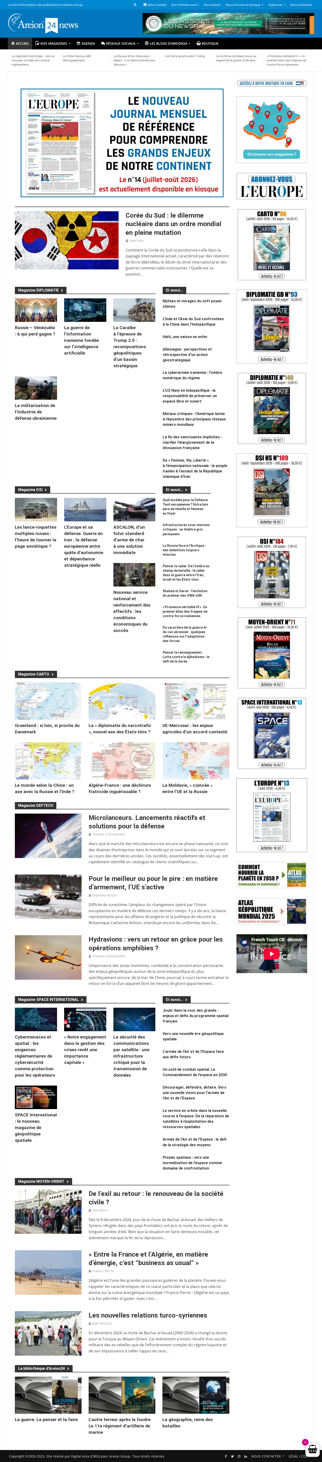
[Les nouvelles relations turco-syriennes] (48, 1333)
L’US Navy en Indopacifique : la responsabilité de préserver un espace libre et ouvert (190, 395)
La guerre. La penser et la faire (46, 1419)
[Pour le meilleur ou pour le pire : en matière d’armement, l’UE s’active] (48, 896)
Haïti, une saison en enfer (185, 337)
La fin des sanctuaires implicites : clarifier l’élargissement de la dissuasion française (192, 442)
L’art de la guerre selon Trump (185, 56)
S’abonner (275, 5)
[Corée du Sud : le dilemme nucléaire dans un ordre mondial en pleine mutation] (67, 240)
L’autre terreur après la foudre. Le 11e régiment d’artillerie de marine (120, 1426)
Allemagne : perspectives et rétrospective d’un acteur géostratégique (187, 354)
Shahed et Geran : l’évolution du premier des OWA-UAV (185, 593)
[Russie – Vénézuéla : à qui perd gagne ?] (36, 309)
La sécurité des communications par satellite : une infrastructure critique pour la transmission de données (131, 1056)
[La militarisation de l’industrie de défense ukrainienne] (36, 387)
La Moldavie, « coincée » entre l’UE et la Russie (187, 788)
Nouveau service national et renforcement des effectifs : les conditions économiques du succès (131, 611)
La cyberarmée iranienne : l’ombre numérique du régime (192, 375)
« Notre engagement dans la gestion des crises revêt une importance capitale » (85, 1049)
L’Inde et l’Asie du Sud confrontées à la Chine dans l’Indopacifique (193, 322)
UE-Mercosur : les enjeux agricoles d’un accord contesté (194, 729)
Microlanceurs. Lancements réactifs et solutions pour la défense (147, 822)
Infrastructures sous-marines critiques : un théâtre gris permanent (186, 529)
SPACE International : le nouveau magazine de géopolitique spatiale (36, 1127)
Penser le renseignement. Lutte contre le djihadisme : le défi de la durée (186, 657)
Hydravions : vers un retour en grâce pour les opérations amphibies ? (156, 943)
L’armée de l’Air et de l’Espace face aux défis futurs (193, 1054)
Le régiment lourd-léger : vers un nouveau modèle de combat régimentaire (33, 60)
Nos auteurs (212, 5)
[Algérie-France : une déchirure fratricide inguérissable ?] (122, 760)
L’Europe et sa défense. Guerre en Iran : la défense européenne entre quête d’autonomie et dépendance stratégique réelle (83, 546)
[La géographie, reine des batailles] (195, 1394)
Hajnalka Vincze (104, 895)
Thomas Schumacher (108, 834)
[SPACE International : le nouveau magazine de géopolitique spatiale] (36, 1096)
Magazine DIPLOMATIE (38, 290)
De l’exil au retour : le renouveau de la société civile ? (156, 1198)
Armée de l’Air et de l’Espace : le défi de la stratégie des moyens (194, 1142)
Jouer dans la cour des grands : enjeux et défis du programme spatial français (195, 1015)
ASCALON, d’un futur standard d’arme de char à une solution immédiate (129, 539)
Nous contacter (301, 5)
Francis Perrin (103, 1271)
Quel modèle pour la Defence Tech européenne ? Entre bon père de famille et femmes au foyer (185, 506)
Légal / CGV (298, 1456)
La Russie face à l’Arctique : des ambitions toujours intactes (184, 550)
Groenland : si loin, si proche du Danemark (47, 729)
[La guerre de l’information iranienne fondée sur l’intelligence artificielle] (85, 309)
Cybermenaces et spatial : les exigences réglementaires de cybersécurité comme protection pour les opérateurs (35, 1056)
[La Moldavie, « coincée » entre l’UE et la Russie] (195, 760)
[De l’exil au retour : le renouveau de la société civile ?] (48, 1211)
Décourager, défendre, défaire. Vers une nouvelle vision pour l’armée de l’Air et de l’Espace (194, 1092)
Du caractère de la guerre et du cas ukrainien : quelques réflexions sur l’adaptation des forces (185, 634)
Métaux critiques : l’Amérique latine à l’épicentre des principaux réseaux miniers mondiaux (194, 419)
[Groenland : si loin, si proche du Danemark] (48, 700)
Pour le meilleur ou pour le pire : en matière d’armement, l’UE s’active (153, 883)
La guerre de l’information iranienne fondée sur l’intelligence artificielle (81, 340)
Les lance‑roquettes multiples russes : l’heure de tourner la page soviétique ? (35, 536)
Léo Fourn (100, 1210)
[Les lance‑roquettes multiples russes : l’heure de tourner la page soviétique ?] (36, 509)
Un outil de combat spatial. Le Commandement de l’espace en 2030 (195, 1072)
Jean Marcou (102, 1323)
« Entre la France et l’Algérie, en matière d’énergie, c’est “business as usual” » (148, 1258)
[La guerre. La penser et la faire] (48, 1394)
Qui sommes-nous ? (185, 5)
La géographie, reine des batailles (187, 1423)
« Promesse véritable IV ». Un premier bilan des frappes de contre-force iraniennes (286, 60)
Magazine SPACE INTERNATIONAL (48, 999)
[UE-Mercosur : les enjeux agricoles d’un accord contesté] (195, 700)
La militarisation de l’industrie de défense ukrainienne (36, 412)
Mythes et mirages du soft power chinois (192, 304)
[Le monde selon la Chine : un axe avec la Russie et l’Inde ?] (48, 760)
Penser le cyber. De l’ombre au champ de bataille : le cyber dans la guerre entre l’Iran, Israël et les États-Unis (186, 572)
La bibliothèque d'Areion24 (41, 1368)
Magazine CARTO (33, 674)
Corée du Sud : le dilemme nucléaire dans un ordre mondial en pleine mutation (173, 224)
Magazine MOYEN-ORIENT (41, 1181)
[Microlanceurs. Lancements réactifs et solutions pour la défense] (48, 835)
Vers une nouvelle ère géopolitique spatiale (193, 1036)
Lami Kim (136, 240)
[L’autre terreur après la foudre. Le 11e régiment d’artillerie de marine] (122, 1394)
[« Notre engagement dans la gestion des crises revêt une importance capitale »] (85, 1019)
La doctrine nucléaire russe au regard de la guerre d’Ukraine (236, 58)
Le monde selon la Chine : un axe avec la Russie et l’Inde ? (44, 788)
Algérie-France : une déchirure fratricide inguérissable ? (120, 788)
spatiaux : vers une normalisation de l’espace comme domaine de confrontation (192, 1162)
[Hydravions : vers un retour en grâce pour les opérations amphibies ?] (48, 957)
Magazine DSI (30, 489)
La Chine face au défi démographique (77, 58)
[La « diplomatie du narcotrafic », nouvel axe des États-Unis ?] (122, 700)
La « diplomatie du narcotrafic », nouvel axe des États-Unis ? (120, 729)
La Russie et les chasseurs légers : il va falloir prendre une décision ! (134, 60)
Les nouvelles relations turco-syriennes (148, 1315)
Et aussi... (174, 489)
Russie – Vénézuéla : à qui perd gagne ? (35, 331)
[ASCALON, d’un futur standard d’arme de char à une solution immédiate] (134, 509)
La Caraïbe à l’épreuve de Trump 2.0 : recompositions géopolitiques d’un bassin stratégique (129, 346)
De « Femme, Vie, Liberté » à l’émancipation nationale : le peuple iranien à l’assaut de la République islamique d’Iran (195, 468)
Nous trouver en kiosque (243, 5)
